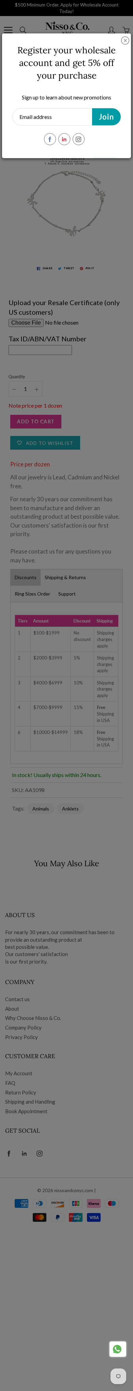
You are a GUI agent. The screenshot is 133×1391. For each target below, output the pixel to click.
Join (106, 116)
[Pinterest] (64, 139)
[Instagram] (79, 139)
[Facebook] (50, 139)
